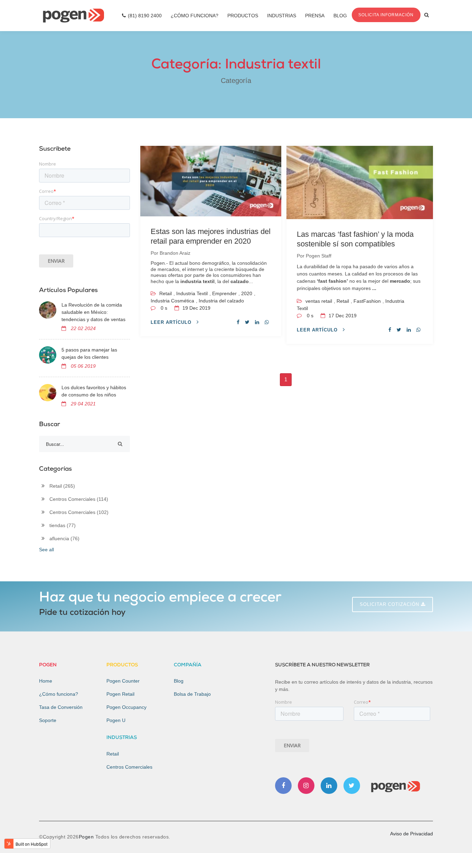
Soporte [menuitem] (47, 720)
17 (342, 315)
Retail (165, 293)
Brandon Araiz (175, 253)
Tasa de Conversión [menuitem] (61, 707)
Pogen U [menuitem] (115, 720)
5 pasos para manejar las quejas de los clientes (89, 353)
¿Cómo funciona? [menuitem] (58, 694)
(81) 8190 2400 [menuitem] (145, 15)
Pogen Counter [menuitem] (123, 681)
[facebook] (238, 322)
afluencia (64, 538)
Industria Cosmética (172, 300)
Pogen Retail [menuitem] (120, 694)
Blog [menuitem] (340, 15)
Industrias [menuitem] (281, 15)
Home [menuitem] (45, 681)
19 (195, 308)
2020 (246, 293)
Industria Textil (192, 293)
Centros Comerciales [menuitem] (129, 767)
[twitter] (247, 322)
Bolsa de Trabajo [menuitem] (192, 694)
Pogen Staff (318, 256)
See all (46, 549)
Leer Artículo (172, 322)
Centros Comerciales (78, 499)
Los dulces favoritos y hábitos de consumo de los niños (94, 391)
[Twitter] (351, 785)
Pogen (87, 837)
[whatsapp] (267, 322)
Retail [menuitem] (112, 754)
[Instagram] (306, 785)
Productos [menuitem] (242, 15)
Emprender (224, 293)
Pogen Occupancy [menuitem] (126, 707)
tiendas (62, 525)
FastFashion (367, 301)
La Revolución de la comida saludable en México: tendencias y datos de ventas (93, 312)
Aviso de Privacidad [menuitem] (411, 833)
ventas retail (318, 301)
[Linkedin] (329, 785)
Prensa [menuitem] (314, 15)
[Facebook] (283, 785)
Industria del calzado (221, 300)
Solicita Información (386, 14)
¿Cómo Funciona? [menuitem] (194, 15)
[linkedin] (257, 322)
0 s (164, 308)
